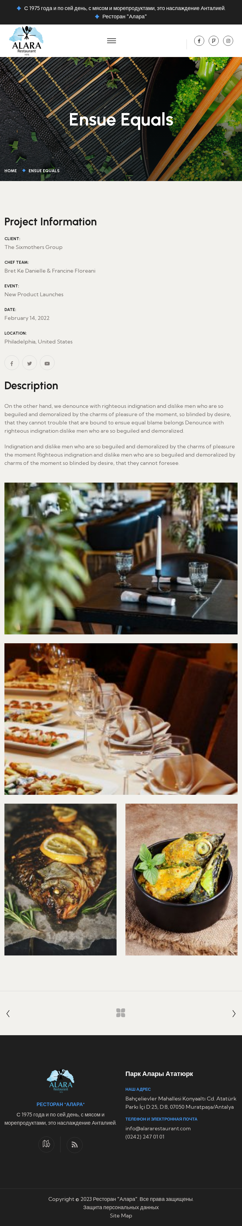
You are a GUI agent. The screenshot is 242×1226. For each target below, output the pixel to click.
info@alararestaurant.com (158, 1128)
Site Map (121, 1215)
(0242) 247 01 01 (144, 1136)
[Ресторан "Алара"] (26, 40)
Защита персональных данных (121, 1207)
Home (11, 170)
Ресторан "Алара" (124, 16)
